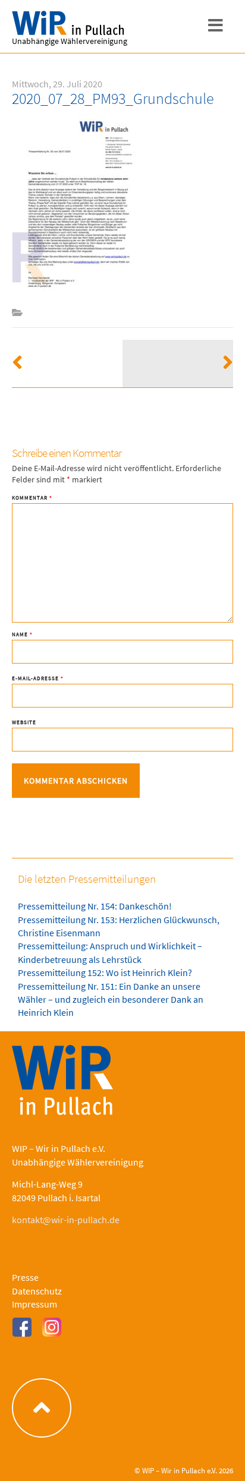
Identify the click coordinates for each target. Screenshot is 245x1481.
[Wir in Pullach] (71, 23)
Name (22, 634)
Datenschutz (37, 1291)
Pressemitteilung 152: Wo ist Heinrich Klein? (105, 972)
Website (24, 722)
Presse (25, 1277)
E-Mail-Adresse (38, 678)
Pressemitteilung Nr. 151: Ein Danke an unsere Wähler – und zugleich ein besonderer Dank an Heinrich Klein (110, 999)
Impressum (34, 1304)
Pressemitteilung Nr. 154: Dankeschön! (95, 906)
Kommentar (32, 497)
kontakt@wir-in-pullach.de (66, 1220)
